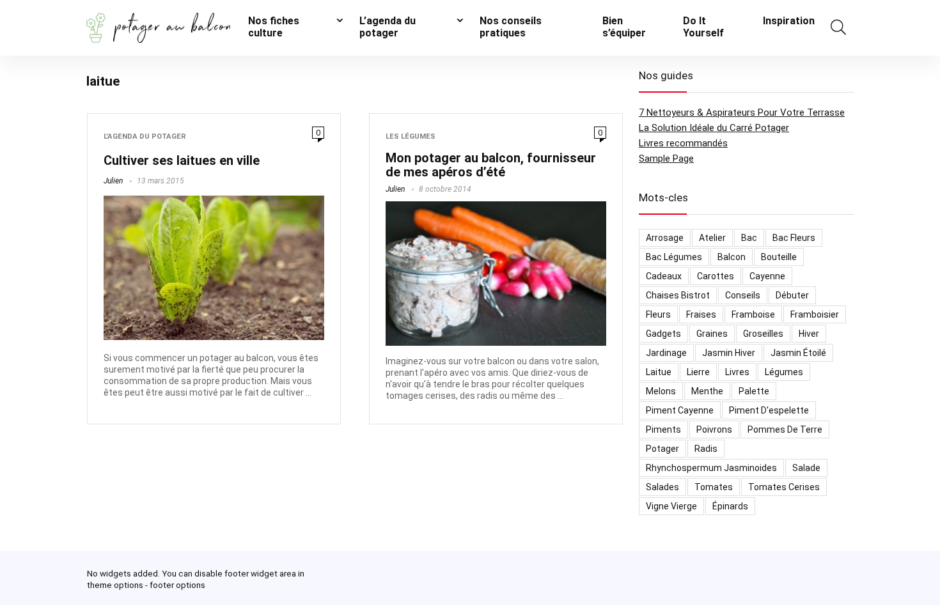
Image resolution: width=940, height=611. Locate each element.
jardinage (666, 353)
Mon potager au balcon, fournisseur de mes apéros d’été (491, 165)
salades (662, 487)
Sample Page (666, 158)
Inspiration (789, 21)
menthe (707, 391)
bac (749, 238)
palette (754, 391)
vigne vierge (671, 506)
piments (663, 429)
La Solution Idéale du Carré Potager (714, 128)
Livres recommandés (683, 143)
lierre (698, 372)
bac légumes (674, 257)
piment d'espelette (769, 410)
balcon (731, 257)
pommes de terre (785, 429)
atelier (712, 238)
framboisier (814, 314)
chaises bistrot (678, 295)
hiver (809, 334)
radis (705, 449)
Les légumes (410, 136)
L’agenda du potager (387, 27)
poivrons (714, 429)
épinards (730, 506)
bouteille (779, 257)
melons (661, 391)
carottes (715, 276)
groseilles (763, 334)
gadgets (663, 334)
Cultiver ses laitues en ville (182, 160)
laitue (658, 372)
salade (806, 468)
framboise (753, 314)
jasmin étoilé (798, 353)
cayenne (767, 276)
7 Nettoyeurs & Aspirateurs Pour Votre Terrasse (742, 112)
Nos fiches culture (273, 27)
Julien (113, 180)
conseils (742, 295)
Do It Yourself (703, 27)
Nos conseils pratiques (511, 27)
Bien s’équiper (624, 27)
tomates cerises (784, 487)
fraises (701, 314)
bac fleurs (793, 238)
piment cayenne (680, 410)
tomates (713, 487)
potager (662, 449)
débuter (792, 295)
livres (737, 372)
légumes (784, 372)
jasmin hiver (728, 353)
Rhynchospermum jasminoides (711, 468)
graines (712, 334)
